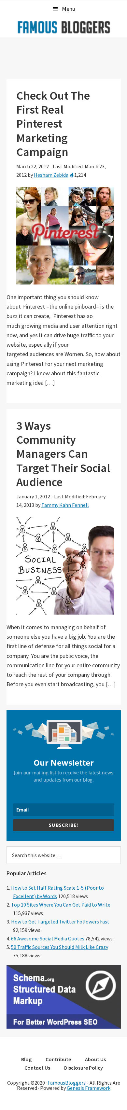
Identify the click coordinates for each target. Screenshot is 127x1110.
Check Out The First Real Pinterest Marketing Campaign (53, 123)
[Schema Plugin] (64, 1026)
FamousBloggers (67, 1082)
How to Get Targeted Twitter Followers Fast (60, 921)
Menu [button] (68, 8)
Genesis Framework (88, 1088)
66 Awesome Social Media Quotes (47, 938)
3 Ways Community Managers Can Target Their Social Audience (63, 453)
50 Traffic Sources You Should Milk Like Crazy (59, 947)
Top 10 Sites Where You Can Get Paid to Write (60, 904)
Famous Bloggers (63, 27)
